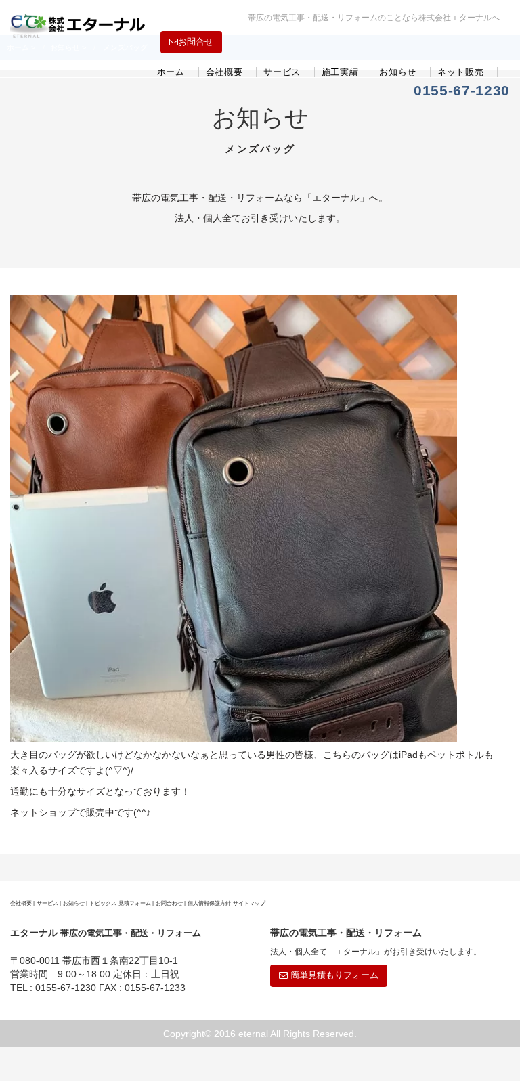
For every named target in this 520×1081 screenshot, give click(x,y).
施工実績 (340, 72)
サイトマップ (249, 903)
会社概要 (224, 72)
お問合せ (195, 42)
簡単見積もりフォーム (333, 975)
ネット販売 (460, 72)
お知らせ (397, 72)
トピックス (102, 903)
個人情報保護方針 (209, 903)
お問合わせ (169, 903)
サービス (282, 72)
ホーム (171, 72)
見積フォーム (134, 903)
